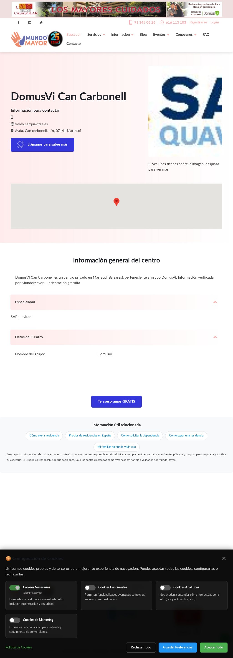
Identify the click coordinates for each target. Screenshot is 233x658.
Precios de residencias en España (90, 435)
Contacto (73, 43)
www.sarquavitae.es (31, 124)
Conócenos (184, 34)
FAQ (206, 34)
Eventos (159, 34)
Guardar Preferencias (177, 647)
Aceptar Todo (213, 647)
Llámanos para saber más (48, 144)
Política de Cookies (18, 647)
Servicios (94, 34)
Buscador (73, 34)
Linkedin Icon (29, 22)
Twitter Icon (41, 22)
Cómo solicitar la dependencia (140, 435)
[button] (116, 202)
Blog (143, 34)
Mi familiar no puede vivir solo (116, 447)
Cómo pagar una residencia (186, 435)
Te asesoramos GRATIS (116, 401)
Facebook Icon (18, 22)
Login (214, 22)
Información (120, 34)
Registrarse (198, 22)
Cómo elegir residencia (44, 435)
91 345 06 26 (144, 22)
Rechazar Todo (141, 647)
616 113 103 (176, 22)
